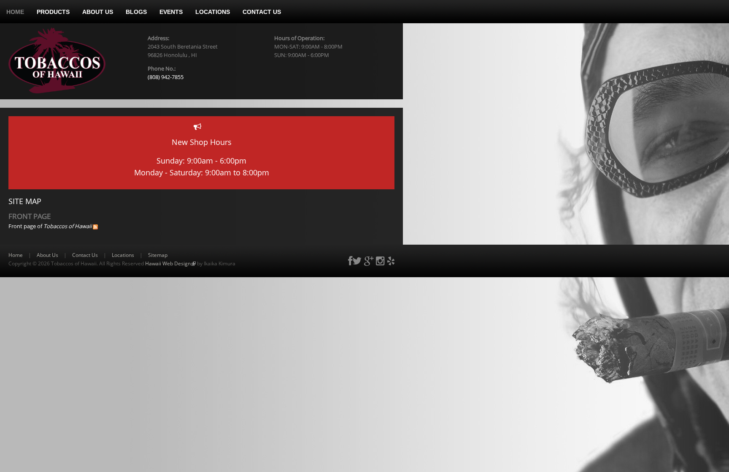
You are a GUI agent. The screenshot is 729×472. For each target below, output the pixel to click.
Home (15, 11)
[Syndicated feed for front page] (95, 226)
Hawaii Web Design (170, 263)
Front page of (50, 226)
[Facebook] (350, 260)
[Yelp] (390, 260)
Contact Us (262, 11)
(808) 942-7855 (166, 77)
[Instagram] (380, 260)
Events (171, 11)
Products (53, 11)
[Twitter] (357, 260)
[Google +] (368, 260)
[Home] (56, 60)
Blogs (136, 11)
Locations (212, 11)
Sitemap (157, 255)
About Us (97, 11)
